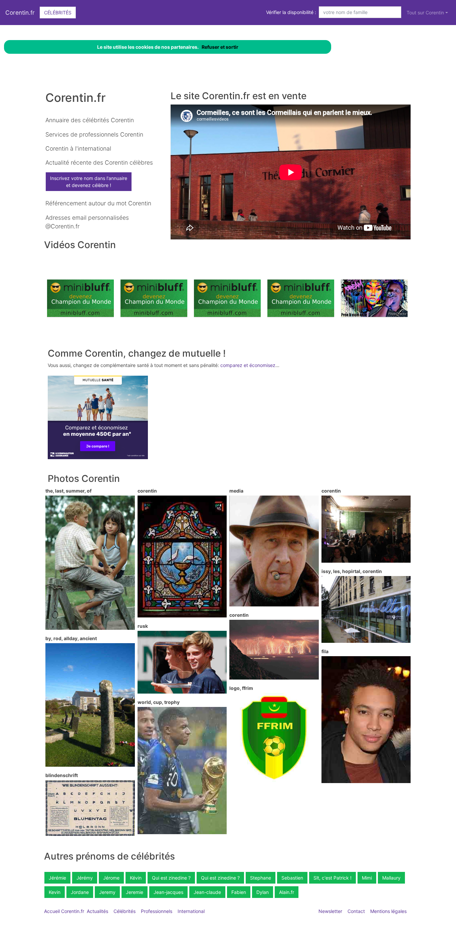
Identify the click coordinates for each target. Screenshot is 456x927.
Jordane (80, 892)
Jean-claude (207, 892)
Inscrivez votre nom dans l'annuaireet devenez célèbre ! (88, 181)
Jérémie (57, 878)
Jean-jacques (168, 892)
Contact (356, 911)
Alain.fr (286, 892)
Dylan (262, 892)
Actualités (97, 911)
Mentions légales (388, 911)
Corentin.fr (20, 12)
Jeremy (107, 892)
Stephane (260, 878)
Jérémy (84, 878)
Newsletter (330, 911)
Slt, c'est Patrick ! (332, 878)
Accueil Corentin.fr (64, 911)
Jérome (111, 878)
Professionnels (156, 911)
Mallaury (391, 878)
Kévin (136, 878)
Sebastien (292, 878)
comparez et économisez (247, 365)
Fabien (238, 892)
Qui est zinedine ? (171, 878)
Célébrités (57, 12)
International (191, 911)
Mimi (367, 878)
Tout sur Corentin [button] (425, 12)
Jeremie (134, 892)
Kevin (54, 892)
